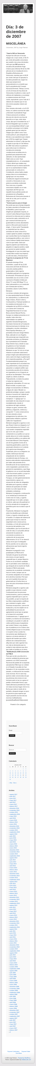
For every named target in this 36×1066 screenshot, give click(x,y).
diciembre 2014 (14, 850)
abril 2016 (13, 818)
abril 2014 (13, 865)
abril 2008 (13, 1002)
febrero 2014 (14, 869)
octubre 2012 (14, 901)
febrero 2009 (14, 982)
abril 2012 (13, 913)
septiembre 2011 (15, 927)
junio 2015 (13, 838)
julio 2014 (13, 860)
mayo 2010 (13, 959)
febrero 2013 (14, 893)
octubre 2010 (14, 949)
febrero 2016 (14, 822)
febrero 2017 (14, 806)
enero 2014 (13, 871)
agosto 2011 (13, 929)
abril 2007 (13, 1026)
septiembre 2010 (15, 951)
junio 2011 (13, 933)
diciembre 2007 (14, 1010)
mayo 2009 (13, 976)
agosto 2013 (13, 881)
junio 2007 (13, 1022)
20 (18, 775)
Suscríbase (19, 1053)
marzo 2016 (13, 820)
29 (23, 777)
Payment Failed (26, 1051)
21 (20, 775)
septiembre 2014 (15, 856)
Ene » (15, 783)
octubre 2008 (14, 990)
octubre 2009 (14, 966)
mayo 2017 (13, 800)
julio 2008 (13, 996)
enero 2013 (13, 895)
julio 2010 (13, 955)
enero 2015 (13, 848)
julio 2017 (13, 796)
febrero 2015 (14, 846)
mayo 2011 (13, 935)
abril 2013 (13, 889)
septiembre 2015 (15, 832)
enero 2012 (13, 919)
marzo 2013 (13, 891)
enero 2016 (13, 824)
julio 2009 (13, 972)
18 (12, 775)
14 (20, 773)
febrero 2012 (14, 917)
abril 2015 (13, 842)
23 (25, 775)
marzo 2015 (13, 844)
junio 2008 (13, 998)
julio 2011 (13, 931)
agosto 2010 (13, 953)
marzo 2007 (13, 1028)
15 (23, 773)
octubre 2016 (14, 812)
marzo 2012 (13, 915)
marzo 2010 (13, 963)
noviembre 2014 (14, 852)
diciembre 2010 (14, 945)
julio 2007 (13, 1020)
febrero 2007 (14, 1030)
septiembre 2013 (15, 879)
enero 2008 (13, 1008)
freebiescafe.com (26, 1059)
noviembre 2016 (14, 810)
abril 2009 (13, 978)
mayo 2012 (13, 911)
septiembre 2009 (15, 968)
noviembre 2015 (14, 828)
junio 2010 (13, 957)
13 (18, 773)
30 (25, 777)
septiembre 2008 (15, 992)
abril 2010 (13, 961)
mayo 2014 (13, 863)
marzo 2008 (13, 1004)
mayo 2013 (13, 887)
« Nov (10, 783)
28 (20, 777)
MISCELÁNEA (16, 43)
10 (10, 773)
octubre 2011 (14, 925)
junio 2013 (13, 885)
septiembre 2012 (15, 903)
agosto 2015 (13, 834)
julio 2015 (13, 836)
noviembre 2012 (14, 899)
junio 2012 (13, 909)
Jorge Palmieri (23, 47)
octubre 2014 (14, 854)
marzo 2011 (13, 939)
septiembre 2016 (15, 814)
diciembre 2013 (14, 873)
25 (12, 777)
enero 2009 (13, 984)
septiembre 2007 (15, 1016)
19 (15, 775)
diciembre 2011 (14, 921)
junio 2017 (13, 798)
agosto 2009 (13, 970)
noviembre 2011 (14, 923)
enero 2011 (13, 943)
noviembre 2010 (14, 947)
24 (10, 777)
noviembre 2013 (14, 875)
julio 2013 (13, 883)
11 (12, 773)
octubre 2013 (14, 877)
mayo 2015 (13, 840)
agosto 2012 (13, 905)
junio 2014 (13, 862)
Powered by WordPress (24, 1058)
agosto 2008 (13, 994)
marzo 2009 (13, 980)
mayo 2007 (13, 1024)
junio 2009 (13, 974)
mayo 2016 (13, 816)
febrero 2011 (13, 941)
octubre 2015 (14, 830)
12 (15, 773)
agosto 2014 (13, 858)
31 (10, 779)
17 (10, 775)
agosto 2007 (13, 1018)
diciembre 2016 (14, 808)
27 (18, 777)
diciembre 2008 (14, 986)
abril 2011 (13, 937)
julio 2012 (13, 907)
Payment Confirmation (13, 1051)
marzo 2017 (13, 804)
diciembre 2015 (14, 826)
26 (15, 777)
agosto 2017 (13, 794)
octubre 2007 (14, 1014)
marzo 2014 (13, 867)
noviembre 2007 (14, 1012)
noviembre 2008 (14, 988)
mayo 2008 (13, 1000)
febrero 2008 (14, 1006)
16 (25, 773)
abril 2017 (13, 802)
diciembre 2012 (14, 897)
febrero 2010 (14, 964)
